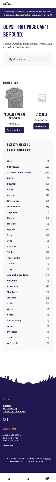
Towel (10, 263)
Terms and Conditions (14, 411)
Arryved (48, 458)
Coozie (10, 194)
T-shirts (11, 337)
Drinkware (13, 200)
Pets (9, 234)
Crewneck (12, 286)
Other (10, 160)
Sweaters (12, 331)
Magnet (11, 217)
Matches (11, 223)
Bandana (12, 280)
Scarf (10, 314)
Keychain (12, 212)
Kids (9, 303)
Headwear (12, 291)
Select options (14, 130)
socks (10, 325)
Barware (11, 183)
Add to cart (41, 126)
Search (28, 479)
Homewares (13, 206)
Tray (9, 269)
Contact (7, 405)
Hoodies (11, 297)
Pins (9, 240)
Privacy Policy (10, 408)
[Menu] (52, 4)
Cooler (10, 189)
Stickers (11, 246)
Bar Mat (11, 177)
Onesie (11, 308)
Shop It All (13, 166)
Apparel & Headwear (18, 274)
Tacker (11, 251)
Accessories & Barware (19, 172)
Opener (11, 229)
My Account (9, 479)
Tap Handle (13, 257)
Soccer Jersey (14, 320)
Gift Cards (12, 343)
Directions (8, 445)
